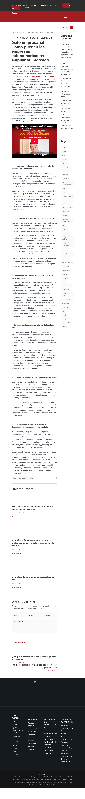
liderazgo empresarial (66, 254)
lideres (64, 259)
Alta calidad (16, 742)
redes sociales (67, 299)
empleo (64, 192)
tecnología (65, 303)
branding (65, 159)
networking (65, 278)
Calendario (32, 735)
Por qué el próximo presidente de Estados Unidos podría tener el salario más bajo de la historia (33, 543)
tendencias (65, 307)
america (64, 151)
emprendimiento (67, 200)
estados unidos (67, 208)
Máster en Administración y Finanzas (66, 747)
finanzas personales (65, 220)
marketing (65, 266)
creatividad (65, 178)
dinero (64, 188)
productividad (66, 286)
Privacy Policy (42, 774)
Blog (41, 32)
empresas (65, 204)
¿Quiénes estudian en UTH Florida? (17, 730)
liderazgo (65, 249)
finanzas (65, 215)
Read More (16, 517)
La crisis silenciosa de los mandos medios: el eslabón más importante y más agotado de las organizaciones (67, 52)
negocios (65, 274)
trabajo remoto (67, 319)
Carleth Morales (32, 32)
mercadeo (65, 270)
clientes (64, 171)
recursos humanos (65, 295)
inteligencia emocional (66, 244)
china (63, 163)
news (63, 282)
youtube (64, 326)
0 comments (49, 32)
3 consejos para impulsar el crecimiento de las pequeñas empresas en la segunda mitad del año (67, 123)
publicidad (65, 289)
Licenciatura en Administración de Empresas (50, 733)
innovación (65, 233)
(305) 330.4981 (63, 779)
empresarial (22, 478)
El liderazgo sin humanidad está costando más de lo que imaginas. (66, 106)
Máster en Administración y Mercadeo (66, 739)
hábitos (64, 229)
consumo (65, 175)
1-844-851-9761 (51, 779)
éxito (31, 478)
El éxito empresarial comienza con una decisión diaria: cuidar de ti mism (67, 69)
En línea (14, 748)
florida (64, 225)
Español (14, 745)
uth (63, 322)
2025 (63, 148)
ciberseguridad (67, 167)
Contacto (31, 749)
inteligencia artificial (66, 238)
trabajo (64, 315)
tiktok (63, 311)
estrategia (65, 211)
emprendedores (67, 196)
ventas (69, 322)
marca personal (67, 263)
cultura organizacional (67, 183)
